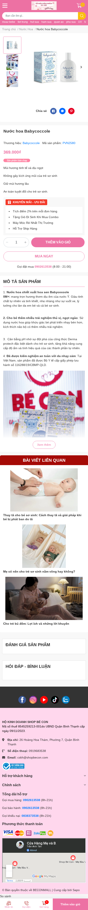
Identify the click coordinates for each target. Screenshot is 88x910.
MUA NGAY (44, 256)
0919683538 (37, 751)
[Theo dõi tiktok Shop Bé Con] (55, 699)
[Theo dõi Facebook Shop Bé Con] (22, 699)
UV (80, 21)
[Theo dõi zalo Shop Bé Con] (66, 699)
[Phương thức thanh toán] (28, 833)
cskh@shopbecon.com (32, 757)
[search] (82, 16)
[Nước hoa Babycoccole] (55, 67)
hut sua (34, 21)
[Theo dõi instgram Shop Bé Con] (33, 699)
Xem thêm (44, 444)
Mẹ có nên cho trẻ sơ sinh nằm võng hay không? (39, 571)
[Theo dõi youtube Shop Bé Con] (44, 699)
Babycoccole (32, 143)
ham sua (46, 21)
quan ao (59, 21)
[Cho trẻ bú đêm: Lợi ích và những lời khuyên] (44, 598)
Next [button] (81, 67)
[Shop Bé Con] (43, 5)
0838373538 (30, 815)
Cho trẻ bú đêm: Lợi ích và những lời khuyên (36, 623)
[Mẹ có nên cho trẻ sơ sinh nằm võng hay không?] (44, 546)
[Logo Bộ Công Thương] (13, 765)
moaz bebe (8, 21)
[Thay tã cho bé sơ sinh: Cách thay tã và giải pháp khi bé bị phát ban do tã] (44, 490)
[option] (12, 45)
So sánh (5, 896)
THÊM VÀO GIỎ (57, 242)
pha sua (71, 21)
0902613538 (43, 266)
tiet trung (23, 21)
